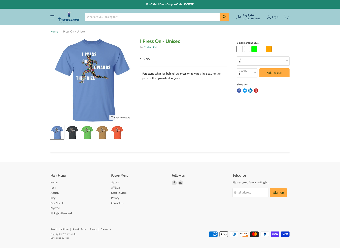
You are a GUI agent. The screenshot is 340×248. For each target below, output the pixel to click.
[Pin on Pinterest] (256, 90)
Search (115, 182)
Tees (53, 187)
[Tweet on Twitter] (245, 90)
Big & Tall (55, 208)
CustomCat (150, 47)
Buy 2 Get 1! (57, 203)
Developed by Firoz (59, 237)
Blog (52, 198)
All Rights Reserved (61, 213)
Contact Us (117, 203)
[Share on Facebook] (239, 90)
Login (275, 16)
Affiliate (115, 187)
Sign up (278, 192)
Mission (54, 192)
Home (54, 31)
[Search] (224, 17)
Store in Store (119, 192)
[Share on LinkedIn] (250, 90)
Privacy (115, 198)
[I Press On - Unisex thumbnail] (57, 132)
